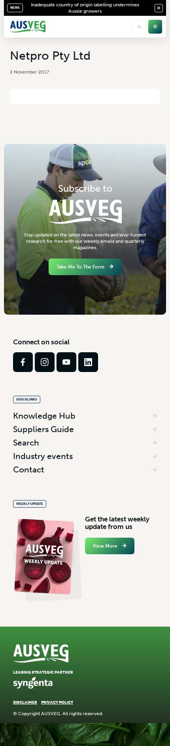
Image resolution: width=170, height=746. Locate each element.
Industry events (43, 456)
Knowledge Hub (44, 416)
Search (26, 443)
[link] (23, 362)
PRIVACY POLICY (57, 702)
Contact (28, 469)
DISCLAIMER (25, 702)
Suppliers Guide (43, 429)
